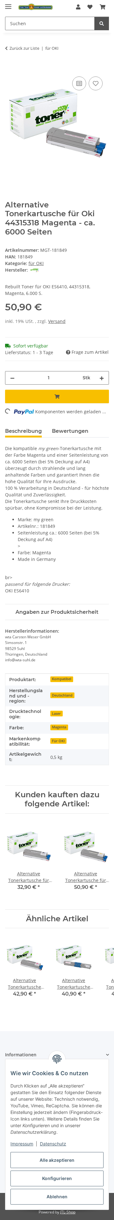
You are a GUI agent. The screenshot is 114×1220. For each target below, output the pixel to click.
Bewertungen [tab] (70, 431)
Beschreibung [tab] (23, 431)
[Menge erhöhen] (102, 377)
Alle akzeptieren (57, 1160)
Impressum (21, 1143)
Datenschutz (53, 1143)
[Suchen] (101, 23)
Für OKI (58, 741)
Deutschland (62, 695)
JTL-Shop (67, 1212)
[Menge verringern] (12, 377)
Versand (57, 321)
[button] (78, 7)
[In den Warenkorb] (10, 68)
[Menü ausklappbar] (8, 4)
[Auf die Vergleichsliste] (79, 83)
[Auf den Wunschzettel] (96, 83)
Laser (56, 713)
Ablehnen (57, 1196)
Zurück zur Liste (24, 48)
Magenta (59, 727)
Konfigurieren (57, 1178)
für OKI (36, 263)
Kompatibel (61, 679)
